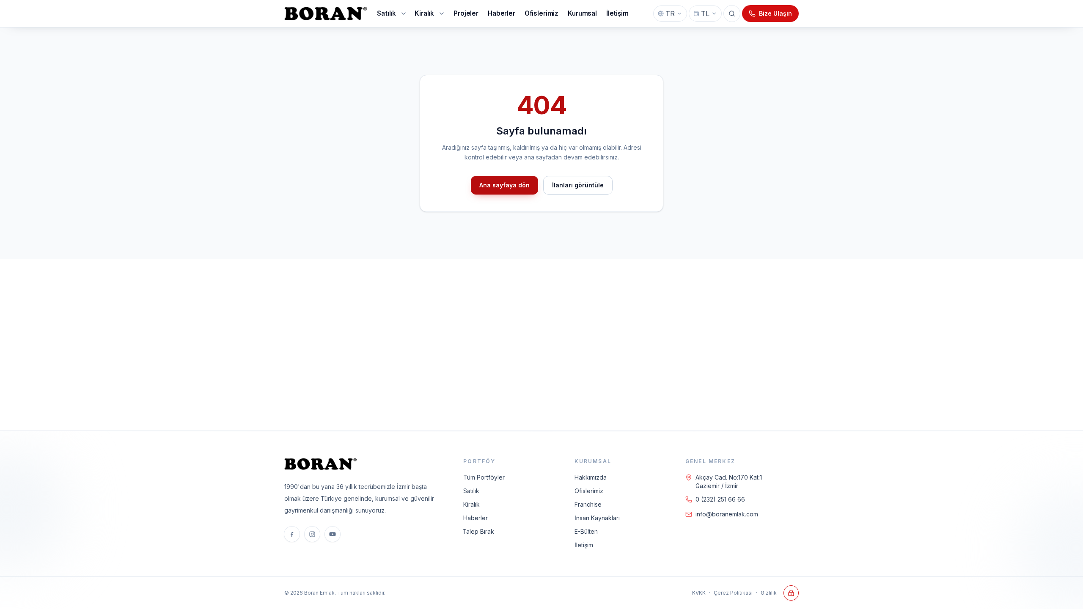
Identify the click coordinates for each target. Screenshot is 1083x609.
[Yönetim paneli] (791, 593)
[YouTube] (332, 534)
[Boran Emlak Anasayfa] (326, 13)
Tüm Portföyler (484, 477)
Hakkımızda (590, 477)
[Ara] (731, 13)
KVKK (699, 593)
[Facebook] (292, 534)
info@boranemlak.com (726, 514)
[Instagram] (312, 534)
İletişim (583, 545)
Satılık (471, 490)
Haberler (475, 517)
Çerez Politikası (733, 593)
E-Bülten (586, 531)
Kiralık (471, 504)
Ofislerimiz (588, 490)
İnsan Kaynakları (597, 517)
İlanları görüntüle (578, 185)
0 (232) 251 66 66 (720, 499)
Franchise (588, 504)
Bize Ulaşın (775, 13)
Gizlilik (769, 593)
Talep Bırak (478, 531)
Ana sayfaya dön (504, 185)
